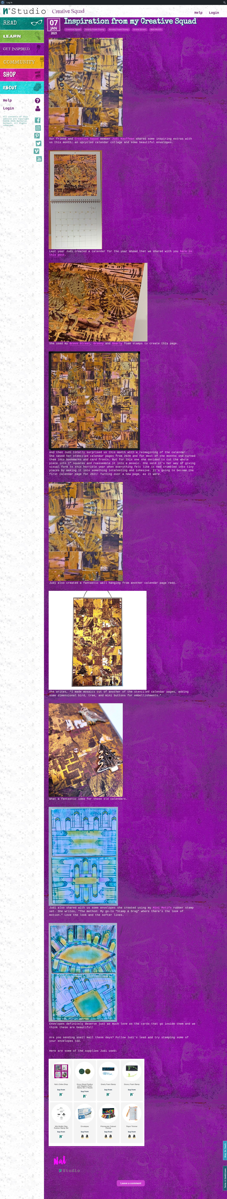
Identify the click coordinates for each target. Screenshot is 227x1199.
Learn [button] (12, 36)
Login (214, 13)
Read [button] (10, 23)
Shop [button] (9, 74)
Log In (9, 2)
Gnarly (117, 343)
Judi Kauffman (123, 138)
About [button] (10, 87)
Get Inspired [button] (16, 49)
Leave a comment (130, 1183)
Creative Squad (73, 29)
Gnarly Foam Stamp (94, 29)
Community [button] (19, 62)
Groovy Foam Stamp (119, 29)
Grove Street (139, 29)
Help (198, 13)
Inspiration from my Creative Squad (130, 22)
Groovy (98, 343)
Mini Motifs (156, 29)
